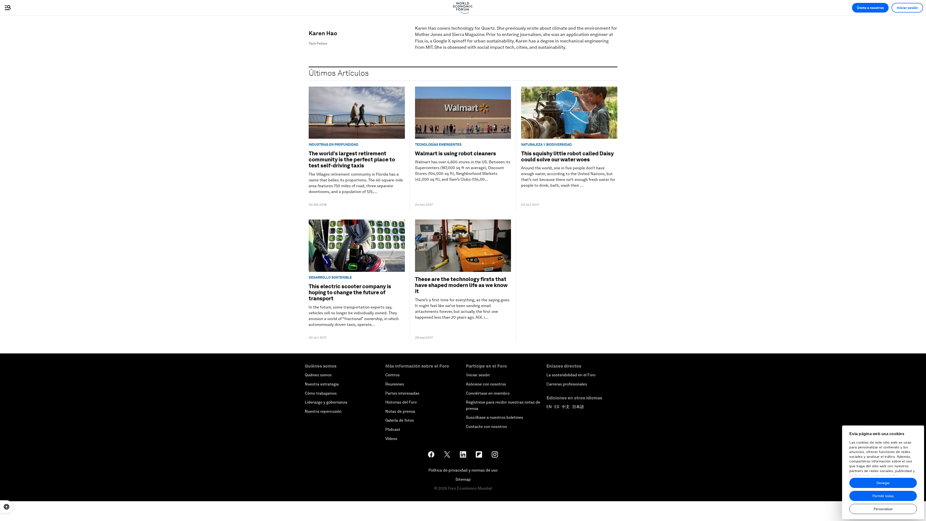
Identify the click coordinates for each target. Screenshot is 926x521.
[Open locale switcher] (6, 506)
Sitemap (463, 479)
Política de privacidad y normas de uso (463, 470)
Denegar (883, 483)
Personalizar (883, 509)
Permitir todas (883, 496)
